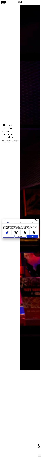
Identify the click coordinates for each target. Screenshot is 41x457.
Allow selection (20, 236)
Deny (9, 236)
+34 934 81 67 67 (3, 3)
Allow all (32, 236)
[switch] (16, 233)
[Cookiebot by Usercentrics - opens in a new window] (34, 220)
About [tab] (32, 222)
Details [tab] (21, 222)
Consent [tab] (8, 222)
